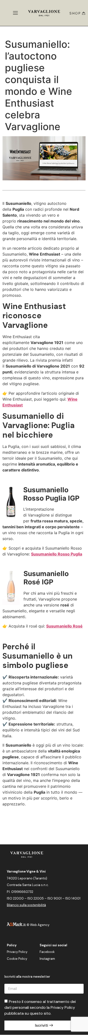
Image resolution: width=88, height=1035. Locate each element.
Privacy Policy (17, 952)
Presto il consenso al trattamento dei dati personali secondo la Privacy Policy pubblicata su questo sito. (40, 1007)
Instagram (47, 959)
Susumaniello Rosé (64, 626)
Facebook (47, 952)
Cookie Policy (17, 959)
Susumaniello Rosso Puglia (56, 554)
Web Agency (39, 925)
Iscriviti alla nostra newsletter (27, 977)
